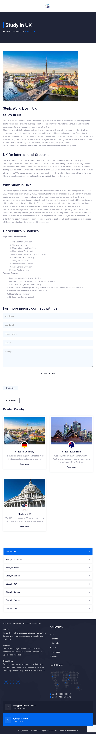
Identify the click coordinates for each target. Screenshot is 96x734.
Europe (55, 639)
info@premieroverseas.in (24, 705)
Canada (55, 643)
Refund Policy (72, 730)
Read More (24, 464)
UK (53, 634)
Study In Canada (13, 592)
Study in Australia (71, 451)
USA (54, 647)
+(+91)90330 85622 (22, 718)
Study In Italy (11, 608)
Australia (56, 652)
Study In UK (11, 551)
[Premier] (47, 6)
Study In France (13, 600)
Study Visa (10, 388)
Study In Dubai (12, 568)
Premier (35, 730)
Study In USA (25, 514)
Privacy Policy (60, 730)
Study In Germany (24, 451)
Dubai (54, 656)
